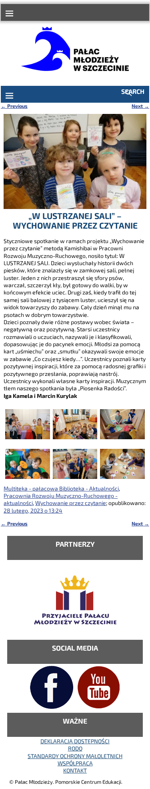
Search (132, 91)
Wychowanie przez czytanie (70, 502)
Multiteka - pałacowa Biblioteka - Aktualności (61, 488)
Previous (14, 106)
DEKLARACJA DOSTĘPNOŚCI (75, 741)
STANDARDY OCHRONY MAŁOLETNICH (75, 755)
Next (140, 106)
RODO (75, 748)
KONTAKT (75, 770)
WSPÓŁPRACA (75, 763)
